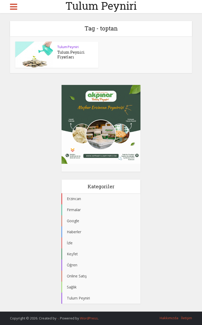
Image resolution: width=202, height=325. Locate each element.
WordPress (89, 318)
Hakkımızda (169, 318)
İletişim (186, 318)
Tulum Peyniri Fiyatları (71, 54)
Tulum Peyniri (101, 6)
